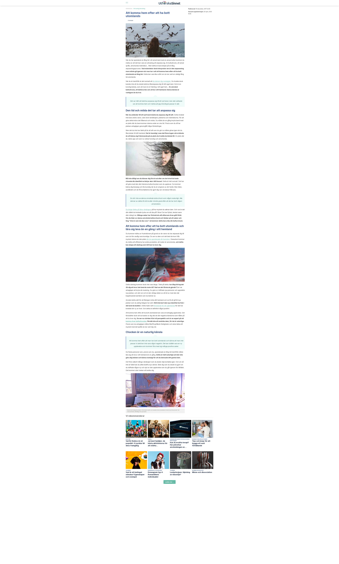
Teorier (128, 470)
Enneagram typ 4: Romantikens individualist (155, 474)
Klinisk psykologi (197, 470)
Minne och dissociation (202, 472)
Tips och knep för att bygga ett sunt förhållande (201, 443)
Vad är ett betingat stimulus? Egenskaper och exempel (135, 474)
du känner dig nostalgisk (162, 81)
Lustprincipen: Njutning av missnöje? (180, 473)
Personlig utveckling (139, 8)
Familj (150, 439)
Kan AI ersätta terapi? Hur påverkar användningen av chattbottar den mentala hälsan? (180, 444)
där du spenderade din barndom (158, 239)
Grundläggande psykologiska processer (179, 439)
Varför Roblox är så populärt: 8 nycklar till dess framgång (135, 443)
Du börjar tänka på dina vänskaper (138, 209)
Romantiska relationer (199, 439)
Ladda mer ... (169, 482)
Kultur (128, 439)
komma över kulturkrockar (136, 321)
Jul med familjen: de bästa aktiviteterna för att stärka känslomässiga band (157, 443)
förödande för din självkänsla (164, 306)
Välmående (129, 8)
